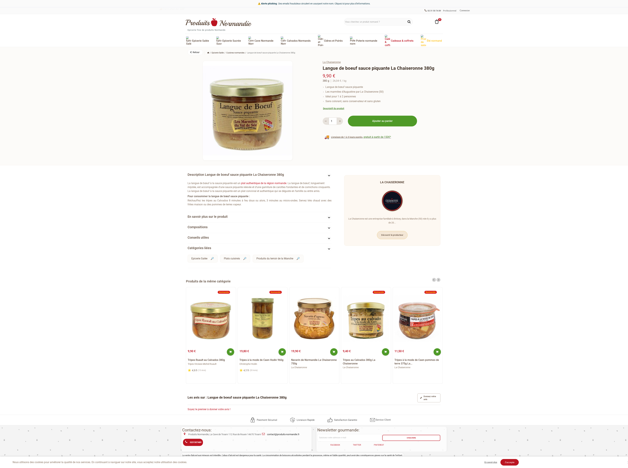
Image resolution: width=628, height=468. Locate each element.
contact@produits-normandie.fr (283, 434)
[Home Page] (208, 53)
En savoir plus (490, 462)
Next (438, 280)
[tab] (259, 175)
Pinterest (379, 445)
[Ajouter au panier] (230, 352)
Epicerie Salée (199, 258)
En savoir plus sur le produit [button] (208, 217)
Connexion (465, 10)
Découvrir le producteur (392, 235)
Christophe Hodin (248, 364)
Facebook (335, 445)
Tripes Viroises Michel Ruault (202, 364)
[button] (195, 52)
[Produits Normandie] (218, 22)
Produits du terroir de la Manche (274, 258)
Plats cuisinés (232, 258)
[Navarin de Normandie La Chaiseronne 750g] (314, 318)
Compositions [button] (198, 227)
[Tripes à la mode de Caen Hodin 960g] (262, 318)
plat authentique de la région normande (263, 183)
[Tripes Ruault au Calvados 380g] (211, 318)
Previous (434, 280)
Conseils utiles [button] (198, 237)
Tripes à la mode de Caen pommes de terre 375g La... (416, 361)
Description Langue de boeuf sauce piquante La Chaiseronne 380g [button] (236, 175)
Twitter (357, 445)
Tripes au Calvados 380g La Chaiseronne (359, 361)
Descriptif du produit (333, 108)
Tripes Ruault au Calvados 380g (206, 359)
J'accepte (510, 462)
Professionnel (449, 10)
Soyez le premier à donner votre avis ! (209, 409)
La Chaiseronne (332, 62)
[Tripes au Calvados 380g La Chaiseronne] (366, 318)
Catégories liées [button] (199, 248)
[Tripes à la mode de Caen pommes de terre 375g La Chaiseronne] (417, 318)
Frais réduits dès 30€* (171, 10)
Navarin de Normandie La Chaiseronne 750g (314, 361)
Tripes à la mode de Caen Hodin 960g (261, 359)
